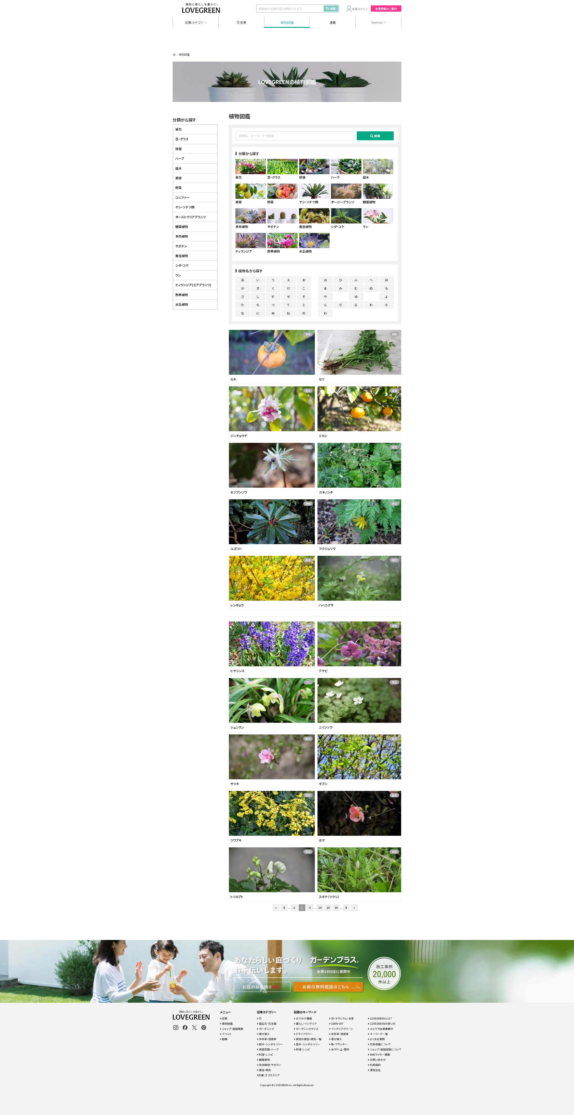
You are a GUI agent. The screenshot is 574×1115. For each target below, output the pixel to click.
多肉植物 (181, 236)
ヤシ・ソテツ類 (184, 207)
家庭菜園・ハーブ (268, 1049)
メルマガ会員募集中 (381, 1029)
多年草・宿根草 (267, 1039)
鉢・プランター (339, 1044)
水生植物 (181, 304)
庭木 (308, 390)
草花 (394, 447)
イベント (226, 1034)
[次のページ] (346, 907)
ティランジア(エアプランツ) (193, 285)
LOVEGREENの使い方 (382, 1023)
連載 (333, 22)
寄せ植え (264, 1034)
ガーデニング (266, 1029)
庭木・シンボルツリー (270, 1044)
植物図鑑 (287, 22)
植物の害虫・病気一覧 (308, 1039)
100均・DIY (336, 1023)
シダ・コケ (182, 265)
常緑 (308, 503)
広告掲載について (380, 1044)
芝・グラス (182, 139)
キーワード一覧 (378, 1034)
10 (320, 907)
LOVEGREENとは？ (380, 1018)
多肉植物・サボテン (269, 1065)
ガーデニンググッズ (306, 1029)
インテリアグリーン (341, 1029)
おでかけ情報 (303, 1018)
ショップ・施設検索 (232, 1029)
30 (336, 907)
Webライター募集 (379, 1054)
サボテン (181, 246)
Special (377, 22)
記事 (224, 1018)
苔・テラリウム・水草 (342, 1018)
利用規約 (375, 1065)
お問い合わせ (377, 1059)
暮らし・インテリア (306, 1023)
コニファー (182, 197)
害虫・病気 (264, 1070)
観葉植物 (181, 226)
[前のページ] (284, 907)
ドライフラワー (304, 1034)
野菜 (394, 334)
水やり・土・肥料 (339, 1049)
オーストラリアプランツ (190, 217)
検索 (333, 8)
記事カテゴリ (194, 22)
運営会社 (375, 1070)
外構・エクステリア (269, 1075)
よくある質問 (377, 1039)
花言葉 (241, 22)
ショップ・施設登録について (385, 1049)
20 (328, 907)
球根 (308, 447)
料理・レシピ (265, 1054)
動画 (224, 1039)
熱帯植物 (181, 294)
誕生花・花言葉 (267, 1023)
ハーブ (179, 158)
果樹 (308, 334)
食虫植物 (181, 255)
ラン (308, 682)
